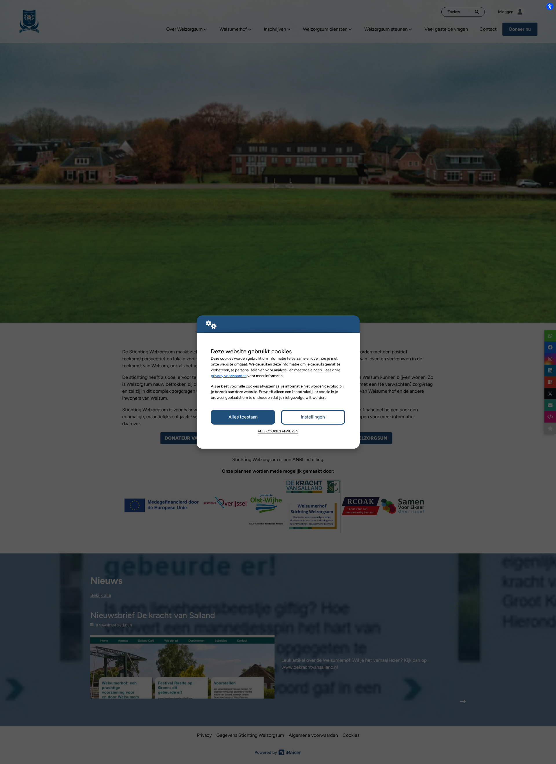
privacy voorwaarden (228, 375)
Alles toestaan (243, 417)
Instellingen (313, 417)
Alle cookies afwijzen (278, 431)
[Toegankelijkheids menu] (549, 6)
